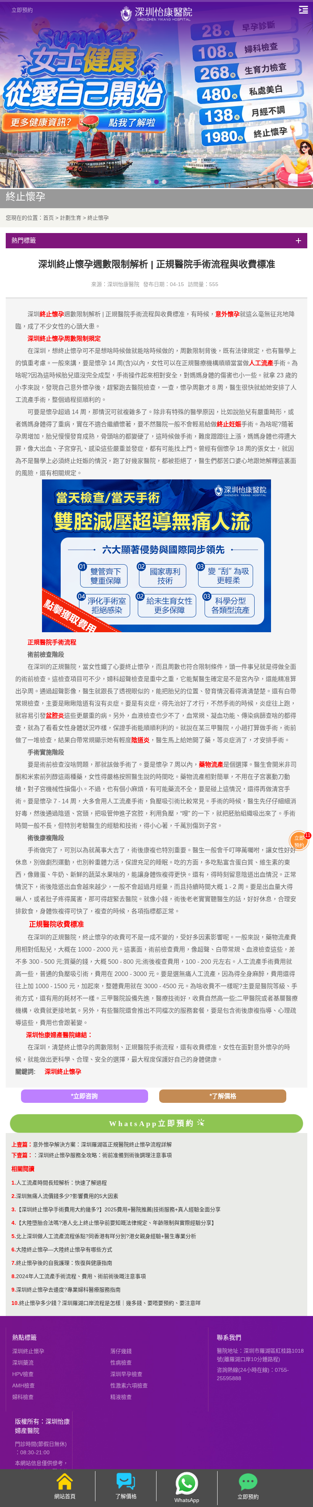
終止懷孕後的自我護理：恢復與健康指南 (64, 1263)
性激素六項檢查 (129, 1385)
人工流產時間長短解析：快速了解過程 (61, 1183)
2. (13, 1196)
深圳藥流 (23, 1363)
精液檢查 (121, 1397)
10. (15, 1303)
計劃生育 (70, 218)
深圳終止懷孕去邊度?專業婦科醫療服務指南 (68, 1290)
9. (13, 1290)
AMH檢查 (23, 1385)
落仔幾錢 (121, 1351)
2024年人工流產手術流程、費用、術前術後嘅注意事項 (81, 1276)
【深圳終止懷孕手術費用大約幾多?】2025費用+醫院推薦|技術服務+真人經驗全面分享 (118, 1209)
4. (13, 1223)
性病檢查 (121, 1363)
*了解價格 (223, 1096)
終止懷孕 (98, 218)
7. (13, 1263)
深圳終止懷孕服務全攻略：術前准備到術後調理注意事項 (105, 1155)
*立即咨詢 (84, 1096)
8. (13, 1276)
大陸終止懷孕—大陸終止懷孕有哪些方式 (64, 1249)
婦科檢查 (23, 1397)
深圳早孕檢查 (126, 1374)
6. (13, 1249)
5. (13, 1236)
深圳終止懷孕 (63, 1071)
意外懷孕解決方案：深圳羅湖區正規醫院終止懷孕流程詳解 (102, 1144)
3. (13, 1209)
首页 (48, 218)
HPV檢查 (23, 1374)
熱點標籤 (24, 1337)
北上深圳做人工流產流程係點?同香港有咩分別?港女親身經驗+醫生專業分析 (106, 1236)
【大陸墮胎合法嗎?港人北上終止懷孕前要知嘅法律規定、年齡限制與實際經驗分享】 (116, 1223)
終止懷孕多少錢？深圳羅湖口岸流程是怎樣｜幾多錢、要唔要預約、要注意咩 (110, 1303)
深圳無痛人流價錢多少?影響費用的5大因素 (67, 1196)
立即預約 (22, 10)
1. (13, 1183)
